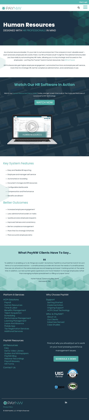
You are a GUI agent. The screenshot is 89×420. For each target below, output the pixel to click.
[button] (85, 7)
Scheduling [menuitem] (9, 316)
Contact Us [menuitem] (9, 367)
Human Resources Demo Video (25, 93)
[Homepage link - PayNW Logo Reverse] (13, 403)
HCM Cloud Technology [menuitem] (58, 310)
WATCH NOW (44, 102)
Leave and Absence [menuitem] (14, 323)
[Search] (78, 8)
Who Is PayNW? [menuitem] (54, 314)
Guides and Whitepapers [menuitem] (16, 353)
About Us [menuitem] (51, 317)
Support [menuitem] (50, 299)
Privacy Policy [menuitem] (8, 407)
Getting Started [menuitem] (55, 302)
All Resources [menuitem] (10, 345)
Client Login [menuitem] (83, 2)
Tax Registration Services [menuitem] (16, 329)
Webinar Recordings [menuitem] (14, 359)
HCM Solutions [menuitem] (11, 299)
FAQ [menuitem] (6, 348)
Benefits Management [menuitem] (15, 310)
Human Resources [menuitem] (13, 305)
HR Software (70, 60)
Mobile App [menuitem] (9, 326)
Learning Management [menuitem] (15, 321)
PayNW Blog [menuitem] (10, 356)
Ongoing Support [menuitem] (55, 308)
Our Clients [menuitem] (52, 319)
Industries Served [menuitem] (55, 322)
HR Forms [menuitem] (9, 364)
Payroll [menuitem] (7, 302)
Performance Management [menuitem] (17, 318)
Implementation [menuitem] (55, 305)
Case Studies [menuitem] (53, 325)
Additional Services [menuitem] (13, 331)
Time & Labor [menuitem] (10, 308)
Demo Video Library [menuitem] (14, 351)
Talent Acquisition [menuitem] (13, 313)
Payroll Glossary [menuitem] (12, 361)
